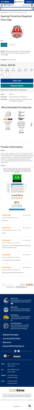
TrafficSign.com (28, 395)
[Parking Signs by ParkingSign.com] (8, 5)
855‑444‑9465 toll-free (14, 364)
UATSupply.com (20, 396)
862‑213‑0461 (23, 90)
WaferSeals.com (28, 396)
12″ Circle (3, 44)
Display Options (10, 287)
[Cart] (32, 5)
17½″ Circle (12, 44)
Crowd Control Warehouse (19, 395)
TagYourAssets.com (13, 396)
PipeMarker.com (6, 396)
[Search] (32, 8)
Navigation (1, 5)
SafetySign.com (11, 395)
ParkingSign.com (4, 12)
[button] (29, 405)
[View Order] (15, 6)
